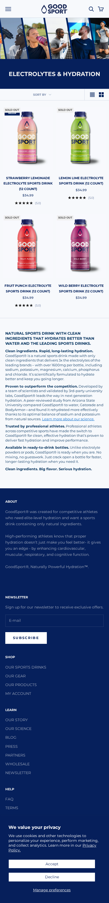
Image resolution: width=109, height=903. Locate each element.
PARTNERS (15, 755)
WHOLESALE (17, 764)
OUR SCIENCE (18, 728)
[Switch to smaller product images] (101, 94)
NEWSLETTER (18, 772)
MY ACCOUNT (18, 693)
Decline (52, 877)
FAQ (9, 799)
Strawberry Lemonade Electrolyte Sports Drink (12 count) (28, 183)
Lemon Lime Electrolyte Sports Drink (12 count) (81, 180)
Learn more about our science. (68, 419)
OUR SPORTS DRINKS (25, 667)
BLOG (10, 737)
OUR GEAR (15, 676)
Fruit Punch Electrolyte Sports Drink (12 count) (27, 288)
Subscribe (26, 638)
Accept (52, 864)
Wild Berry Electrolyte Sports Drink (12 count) (81, 288)
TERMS (11, 807)
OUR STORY (16, 719)
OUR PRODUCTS (21, 684)
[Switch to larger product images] (92, 94)
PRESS (11, 746)
